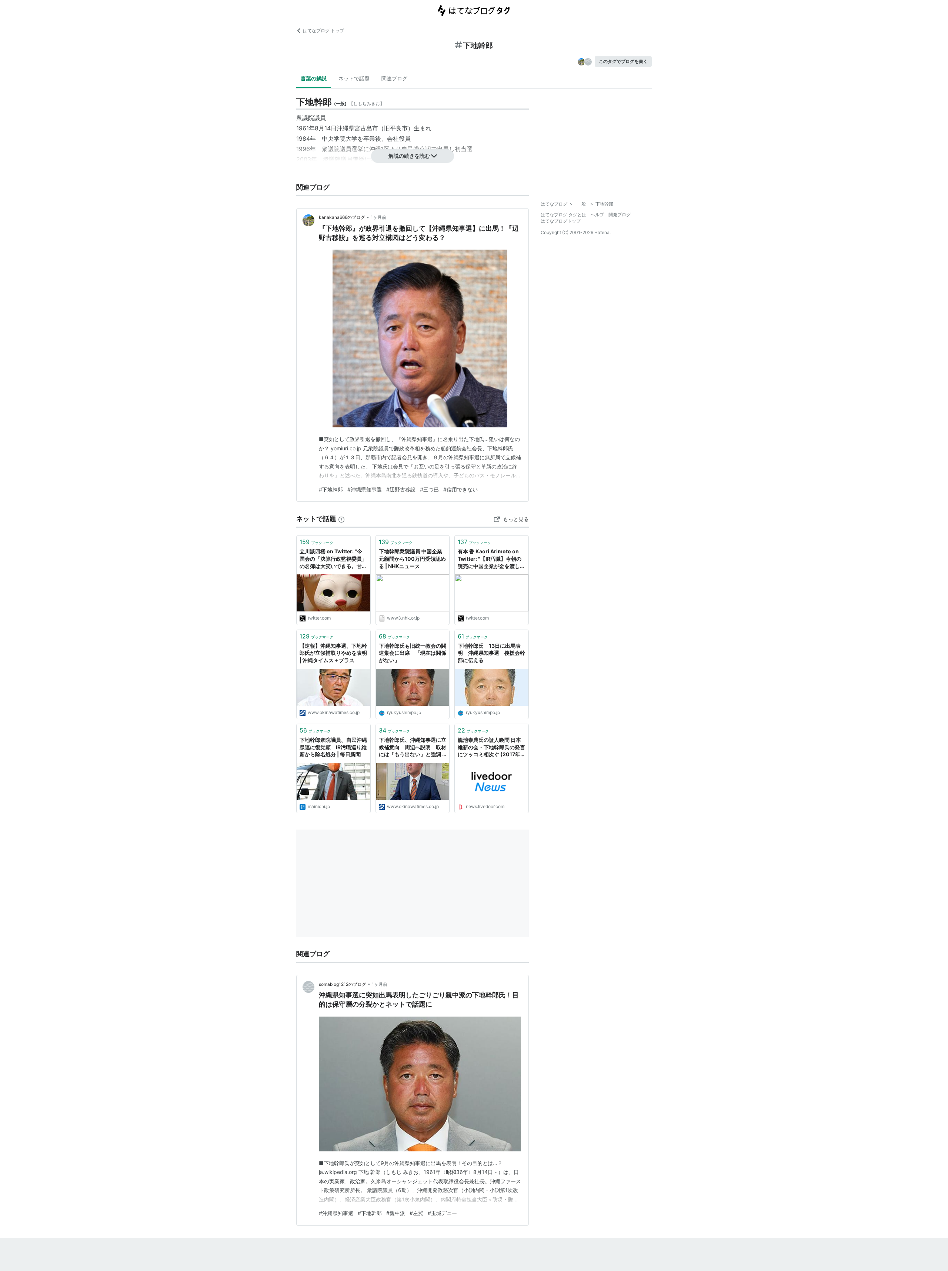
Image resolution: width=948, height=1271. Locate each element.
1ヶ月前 (378, 217)
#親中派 (395, 1213)
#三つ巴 (429, 489)
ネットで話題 (354, 78)
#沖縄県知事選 (364, 489)
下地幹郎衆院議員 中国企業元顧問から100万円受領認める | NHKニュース (412, 558)
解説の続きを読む (409, 156)
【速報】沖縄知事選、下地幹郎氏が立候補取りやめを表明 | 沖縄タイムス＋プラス (333, 653)
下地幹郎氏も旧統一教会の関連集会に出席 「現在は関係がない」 (412, 653)
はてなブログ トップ (323, 30)
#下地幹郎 (331, 489)
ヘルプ (597, 214)
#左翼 (416, 1213)
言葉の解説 (314, 78)
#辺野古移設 (400, 489)
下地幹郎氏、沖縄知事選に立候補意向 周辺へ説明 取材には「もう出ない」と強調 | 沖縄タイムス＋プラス (412, 747)
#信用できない (460, 489)
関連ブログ (394, 78)
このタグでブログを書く (623, 61)
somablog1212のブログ (342, 984)
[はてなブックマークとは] (341, 519)
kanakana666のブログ (342, 217)
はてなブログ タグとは (563, 214)
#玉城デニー (442, 1213)
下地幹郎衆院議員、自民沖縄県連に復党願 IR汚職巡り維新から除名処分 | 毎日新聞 (333, 747)
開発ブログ (619, 214)
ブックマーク (316, 542)
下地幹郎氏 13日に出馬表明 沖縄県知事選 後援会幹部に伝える (491, 653)
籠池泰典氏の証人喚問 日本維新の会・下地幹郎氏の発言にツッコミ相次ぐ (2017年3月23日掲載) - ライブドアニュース (491, 747)
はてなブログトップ (561, 221)
